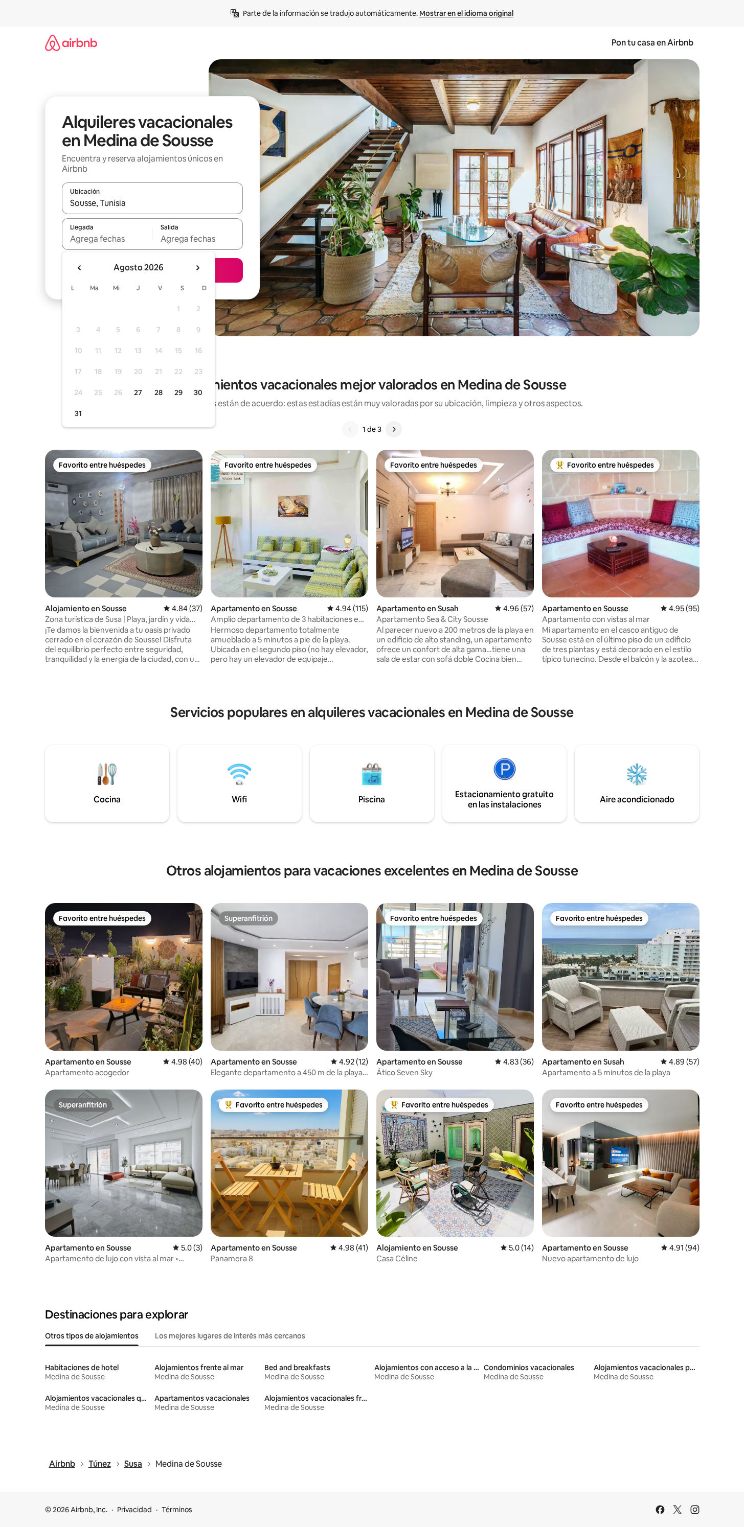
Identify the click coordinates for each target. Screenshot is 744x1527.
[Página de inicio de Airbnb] (71, 43)
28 (158, 392)
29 (178, 392)
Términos (177, 1509)
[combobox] (152, 203)
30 (198, 392)
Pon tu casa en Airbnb (652, 42)
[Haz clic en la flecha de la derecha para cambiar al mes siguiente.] (197, 268)
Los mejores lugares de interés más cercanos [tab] (230, 1335)
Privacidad (134, 1509)
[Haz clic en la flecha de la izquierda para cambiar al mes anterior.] (80, 268)
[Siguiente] (394, 429)
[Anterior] (350, 429)
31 (78, 413)
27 (138, 392)
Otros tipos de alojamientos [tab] (92, 1335)
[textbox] (107, 239)
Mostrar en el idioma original (466, 13)
